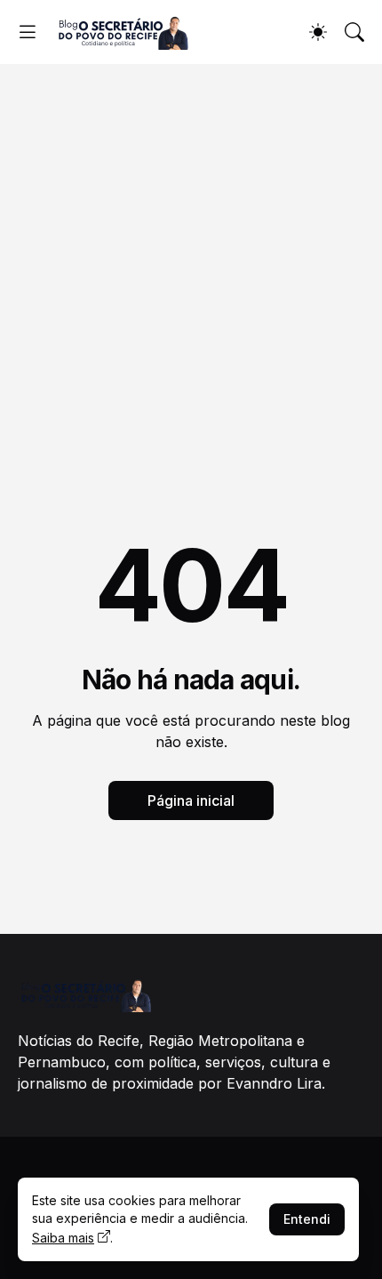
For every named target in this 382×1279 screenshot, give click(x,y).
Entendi (306, 1219)
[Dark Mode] (318, 32)
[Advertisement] (191, 264)
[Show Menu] (27, 32)
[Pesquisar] (354, 32)
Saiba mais (63, 1237)
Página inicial (191, 800)
